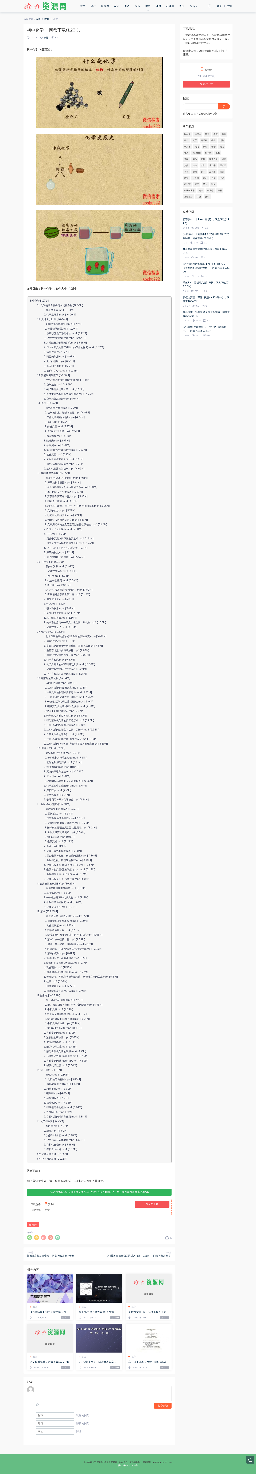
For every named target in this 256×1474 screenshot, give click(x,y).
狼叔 (213, 184)
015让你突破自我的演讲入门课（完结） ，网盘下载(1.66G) (139, 1256)
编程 (137, 6)
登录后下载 (152, 1204)
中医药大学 (189, 190)
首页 (82, 6)
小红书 (212, 165)
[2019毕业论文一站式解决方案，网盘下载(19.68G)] (99, 1338)
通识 (205, 178)
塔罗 (224, 159)
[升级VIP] (250, 1460)
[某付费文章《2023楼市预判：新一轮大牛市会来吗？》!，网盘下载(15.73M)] (149, 1288)
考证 (116, 6)
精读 (222, 147)
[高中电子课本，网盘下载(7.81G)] (149, 1338)
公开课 (196, 178)
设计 (93, 6)
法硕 (186, 159)
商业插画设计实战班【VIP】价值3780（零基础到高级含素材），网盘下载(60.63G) (206, 268)
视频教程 (197, 153)
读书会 (198, 134)
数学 (203, 172)
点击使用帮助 (142, 1192)
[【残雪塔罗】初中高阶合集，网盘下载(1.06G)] (50, 1288)
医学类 (223, 165)
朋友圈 (212, 172)
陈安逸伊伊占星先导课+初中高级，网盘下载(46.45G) (96, 1312)
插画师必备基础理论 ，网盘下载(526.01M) (50, 1256)
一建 (199, 197)
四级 (203, 165)
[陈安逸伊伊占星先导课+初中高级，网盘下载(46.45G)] (99, 1288)
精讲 (205, 147)
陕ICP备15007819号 (128, 1465)
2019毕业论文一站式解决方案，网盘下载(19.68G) (99, 1362)
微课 (216, 134)
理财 (158, 6)
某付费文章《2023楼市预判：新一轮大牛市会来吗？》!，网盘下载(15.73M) (148, 1312)
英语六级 (213, 159)
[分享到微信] (29, 1237)
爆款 (222, 172)
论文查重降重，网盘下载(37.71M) (49, 1362)
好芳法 (208, 153)
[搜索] (210, 6)
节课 (197, 184)
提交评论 (163, 1406)
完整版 (204, 140)
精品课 (187, 134)
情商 (195, 172)
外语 (127, 6)
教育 (148, 6)
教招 (186, 178)
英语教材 (188, 197)
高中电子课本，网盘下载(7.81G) (147, 1362)
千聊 (213, 147)
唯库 (224, 134)
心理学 (170, 6)
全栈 (220, 190)
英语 (195, 140)
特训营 (187, 184)
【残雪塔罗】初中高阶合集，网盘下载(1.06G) (49, 1312)
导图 (213, 178)
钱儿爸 (187, 147)
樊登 (213, 140)
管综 (195, 165)
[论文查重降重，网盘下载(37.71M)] (50, 1338)
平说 (222, 178)
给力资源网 (45, 6)
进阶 (222, 140)
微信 (197, 147)
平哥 (186, 172)
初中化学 (33, 1225)
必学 (207, 197)
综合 (192, 6)
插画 (186, 153)
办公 (182, 6)
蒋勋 (195, 159)
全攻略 (210, 190)
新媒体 (105, 6)
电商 (218, 153)
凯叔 (186, 140)
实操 (186, 165)
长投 (203, 159)
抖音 (207, 134)
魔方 (205, 184)
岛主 (201, 190)
